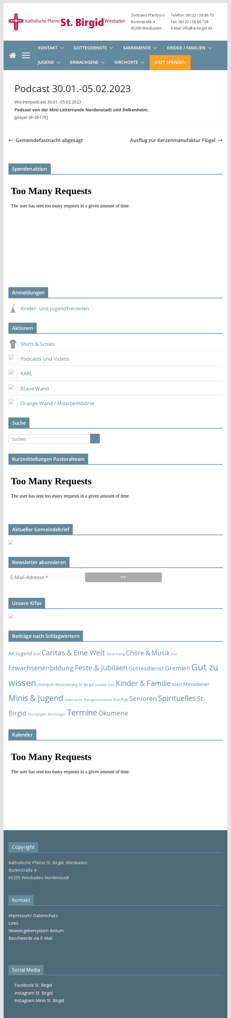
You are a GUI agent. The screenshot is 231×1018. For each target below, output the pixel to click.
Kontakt (47, 48)
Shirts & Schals (37, 343)
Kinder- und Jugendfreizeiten (54, 308)
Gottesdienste (90, 48)
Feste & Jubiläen (101, 667)
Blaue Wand (34, 388)
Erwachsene (84, 62)
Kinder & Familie (143, 683)
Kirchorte (126, 62)
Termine (82, 712)
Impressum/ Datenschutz (33, 915)
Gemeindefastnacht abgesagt (49, 140)
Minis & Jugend (35, 697)
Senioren (143, 698)
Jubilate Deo (105, 685)
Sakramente (137, 48)
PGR (116, 700)
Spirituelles (177, 698)
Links (13, 923)
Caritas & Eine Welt (73, 652)
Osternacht (73, 700)
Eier (174, 654)
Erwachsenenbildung (41, 667)
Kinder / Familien (186, 48)
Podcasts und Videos (44, 358)
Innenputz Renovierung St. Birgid (65, 684)
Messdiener (196, 684)
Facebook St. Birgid (32, 985)
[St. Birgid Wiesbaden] (13, 55)
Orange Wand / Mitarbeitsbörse (57, 403)
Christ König (115, 654)
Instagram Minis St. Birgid (38, 1000)
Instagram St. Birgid (32, 993)
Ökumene (113, 713)
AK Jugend (20, 653)
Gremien (177, 668)
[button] (60, 48)
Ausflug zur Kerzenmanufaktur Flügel (172, 140)
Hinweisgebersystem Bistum (36, 930)
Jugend (46, 62)
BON (37, 654)
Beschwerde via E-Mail (30, 938)
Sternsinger (57, 714)
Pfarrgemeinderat (98, 700)
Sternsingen (37, 714)
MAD (177, 684)
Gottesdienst (146, 668)
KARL (26, 373)
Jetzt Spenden (170, 62)
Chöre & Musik (148, 652)
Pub (124, 699)
